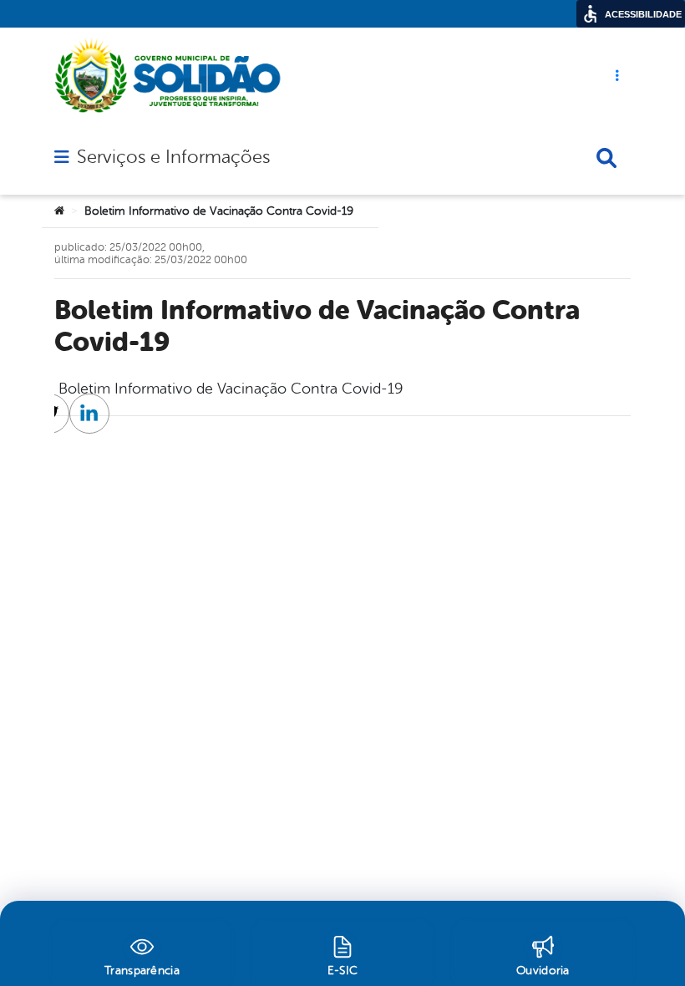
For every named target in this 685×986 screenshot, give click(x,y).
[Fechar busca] (606, 158)
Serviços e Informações (173, 157)
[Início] (59, 211)
